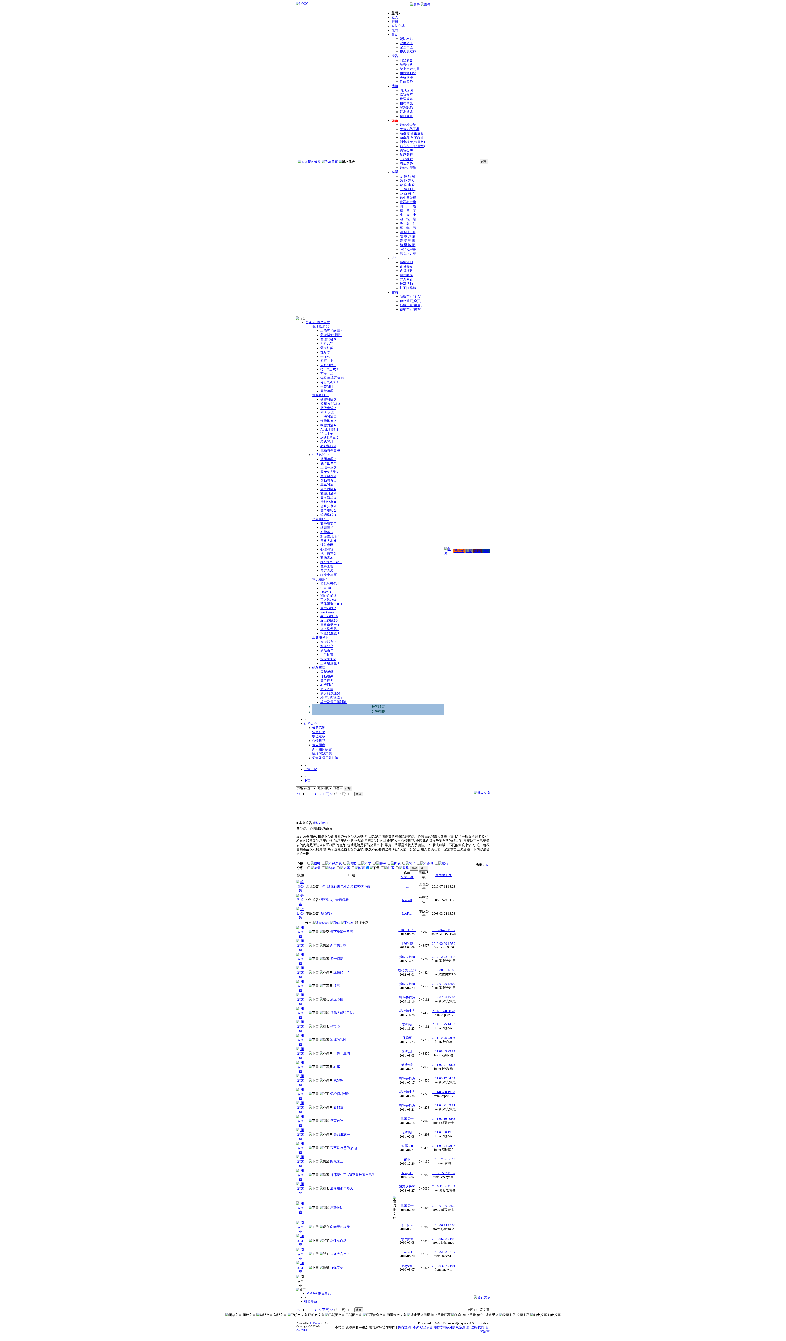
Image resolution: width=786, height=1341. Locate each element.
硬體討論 (328, 399)
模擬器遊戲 (329, 633)
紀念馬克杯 (408, 51)
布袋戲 (326, 532)
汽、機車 (328, 553)
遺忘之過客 (407, 1186)
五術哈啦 (328, 391)
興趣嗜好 (320, 519)
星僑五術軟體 (331, 330)
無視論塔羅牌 (332, 378)
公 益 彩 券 (407, 193)
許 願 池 (408, 223)
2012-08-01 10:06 (443, 970)
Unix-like (326, 433)
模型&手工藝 (331, 562)
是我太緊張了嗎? (342, 1012)
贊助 (395, 34)
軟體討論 (328, 425)
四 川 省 (408, 206)
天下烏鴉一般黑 (341, 931)
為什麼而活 (338, 1240)
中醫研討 (326, 386)
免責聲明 (404, 1327)
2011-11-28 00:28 (443, 1011)
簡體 (486, 551)
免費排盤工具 (409, 129)
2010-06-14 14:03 (443, 1225)
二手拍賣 (328, 654)
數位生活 (328, 408)
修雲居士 (407, 1119)
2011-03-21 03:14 (443, 1105)
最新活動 (406, 283)
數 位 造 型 (407, 180)
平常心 (335, 1026)
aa (487, 864)
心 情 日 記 (407, 189)
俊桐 (407, 1159)
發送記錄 (406, 107)
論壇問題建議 (331, 697)
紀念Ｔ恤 (406, 47)
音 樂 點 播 (407, 240)
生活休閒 (320, 454)
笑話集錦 (328, 515)
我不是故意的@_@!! (345, 1148)
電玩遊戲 (320, 579)
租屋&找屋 (328, 659)
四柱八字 (328, 343)
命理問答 (328, 339)
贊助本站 (406, 39)
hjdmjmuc (407, 1225)
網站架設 (328, 446)
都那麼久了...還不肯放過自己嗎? (353, 1175)
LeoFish (407, 913)
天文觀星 (328, 497)
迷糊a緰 (407, 1051)
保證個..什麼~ (340, 1094)
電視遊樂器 (329, 624)
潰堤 (336, 985)
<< (298, 794)
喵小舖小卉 (407, 1011)
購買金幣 (406, 94)
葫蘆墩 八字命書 (411, 137)
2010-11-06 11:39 (443, 1186)
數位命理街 (408, 167)
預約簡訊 (406, 103)
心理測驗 (328, 549)
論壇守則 (406, 262)
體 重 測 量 (407, 236)
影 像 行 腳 (407, 176)
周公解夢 (406, 163)
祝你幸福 (336, 1267)
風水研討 (328, 365)
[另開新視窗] (300, 890)
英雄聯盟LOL (331, 604)
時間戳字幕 (408, 249)
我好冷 (338, 1080)
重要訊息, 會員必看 (335, 900)
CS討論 (326, 588)
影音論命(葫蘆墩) (412, 142)
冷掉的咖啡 (338, 1039)
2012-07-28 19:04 (443, 997)
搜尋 (395, 30)
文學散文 (328, 523)
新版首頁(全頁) (410, 296)
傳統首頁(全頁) (410, 301)
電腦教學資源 (330, 450)
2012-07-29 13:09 (443, 983)
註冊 (395, 21)
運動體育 (328, 480)
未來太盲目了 (340, 1254)
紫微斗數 (328, 348)
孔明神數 (406, 159)
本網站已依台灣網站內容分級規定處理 (441, 1327)
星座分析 (406, 155)
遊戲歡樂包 (329, 583)
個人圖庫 (326, 689)
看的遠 (338, 1107)
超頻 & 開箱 (330, 403)
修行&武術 (329, 382)
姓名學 (325, 352)
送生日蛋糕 (408, 197)
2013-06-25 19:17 (443, 930)
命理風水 (320, 326)
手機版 (459, 551)
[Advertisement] (467, 810)
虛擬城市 (328, 642)
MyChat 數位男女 (318, 322)
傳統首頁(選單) (410, 309)
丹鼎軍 (407, 1038)
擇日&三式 (329, 369)
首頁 (395, 292)
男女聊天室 (408, 253)
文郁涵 (407, 1024)
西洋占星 (326, 373)
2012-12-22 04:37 (443, 956)
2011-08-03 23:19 (443, 1051)
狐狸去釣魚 (407, 957)
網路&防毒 (329, 437)
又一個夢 (336, 958)
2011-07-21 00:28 (443, 1064)
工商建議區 (329, 663)
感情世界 (328, 463)
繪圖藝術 (328, 527)
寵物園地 (326, 558)
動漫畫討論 (329, 536)
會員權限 (406, 270)
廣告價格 (406, 64)
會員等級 (406, 266)
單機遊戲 (328, 608)
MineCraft (328, 595)
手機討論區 (328, 416)
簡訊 (395, 86)
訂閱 (469, 551)
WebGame (328, 612)
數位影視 (328, 510)
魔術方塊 (326, 570)
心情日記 (326, 685)
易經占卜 (328, 361)
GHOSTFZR (407, 930)
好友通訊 (406, 112)
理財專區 (326, 545)
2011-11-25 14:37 (443, 1024)
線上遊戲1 (329, 616)
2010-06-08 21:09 (443, 1239)
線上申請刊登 (409, 69)
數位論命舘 (408, 124)
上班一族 (328, 467)
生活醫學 (328, 476)
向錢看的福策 (340, 1227)
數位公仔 (406, 43)
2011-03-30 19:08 (443, 1092)
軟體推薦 (328, 421)
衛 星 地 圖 (407, 245)
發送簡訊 (406, 99)
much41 (407, 1252)
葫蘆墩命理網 (331, 335)
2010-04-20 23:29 (443, 1252)
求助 (395, 258)
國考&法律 (329, 472)
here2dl (407, 900)
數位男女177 (407, 970)
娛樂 (395, 172)
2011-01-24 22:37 (443, 1145)
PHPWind (315, 1323)
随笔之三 (336, 1161)
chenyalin (407, 1173)
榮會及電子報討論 (333, 702)
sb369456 (407, 943)
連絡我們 (477, 1327)
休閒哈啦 (328, 459)
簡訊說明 (406, 90)
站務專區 (320, 667)
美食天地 (328, 540)
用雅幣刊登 (408, 73)
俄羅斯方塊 (408, 202)
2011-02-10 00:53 (443, 1118)
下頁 (325, 794)
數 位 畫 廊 (407, 185)
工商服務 (320, 637)
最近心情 (336, 999)
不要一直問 (341, 1053)
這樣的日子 (341, 972)
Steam (325, 592)
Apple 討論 (329, 429)
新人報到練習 (330, 693)
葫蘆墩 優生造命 (411, 133)
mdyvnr (407, 1266)
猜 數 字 (408, 210)
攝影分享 (328, 502)
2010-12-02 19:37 (443, 1173)
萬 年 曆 (408, 228)
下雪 (307, 780)
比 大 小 (408, 215)
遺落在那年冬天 (341, 1188)
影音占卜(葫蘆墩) (412, 146)
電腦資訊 (320, 395)
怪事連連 (336, 1121)
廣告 (395, 56)
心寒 (336, 1067)
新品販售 (326, 650)
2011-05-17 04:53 (443, 1078)
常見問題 (406, 279)
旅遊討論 (328, 493)
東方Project (328, 599)
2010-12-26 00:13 (443, 1159)
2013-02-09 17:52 (443, 943)
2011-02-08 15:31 (443, 1132)
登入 (395, 17)
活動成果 (326, 676)
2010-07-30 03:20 (443, 1205)
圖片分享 (328, 506)
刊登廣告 (406, 60)
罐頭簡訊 (406, 116)
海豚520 (407, 1146)
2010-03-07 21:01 (443, 1266)
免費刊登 (406, 77)
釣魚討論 (328, 489)
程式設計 (326, 442)
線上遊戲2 (329, 620)
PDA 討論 (327, 412)
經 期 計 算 (407, 232)
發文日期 (407, 877)
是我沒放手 (341, 1134)
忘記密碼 (398, 26)
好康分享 (326, 646)
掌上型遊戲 (329, 629)
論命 (395, 120)
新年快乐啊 (338, 945)
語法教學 (406, 275)
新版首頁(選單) (410, 305)
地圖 (477, 551)
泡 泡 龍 (408, 219)
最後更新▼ (443, 875)
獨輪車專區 (328, 575)
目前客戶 (406, 81)
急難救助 (336, 1207)
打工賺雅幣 (408, 288)
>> (331, 794)
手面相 (325, 356)
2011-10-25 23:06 (443, 1037)
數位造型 (326, 680)
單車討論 (328, 484)
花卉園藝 (326, 566)
